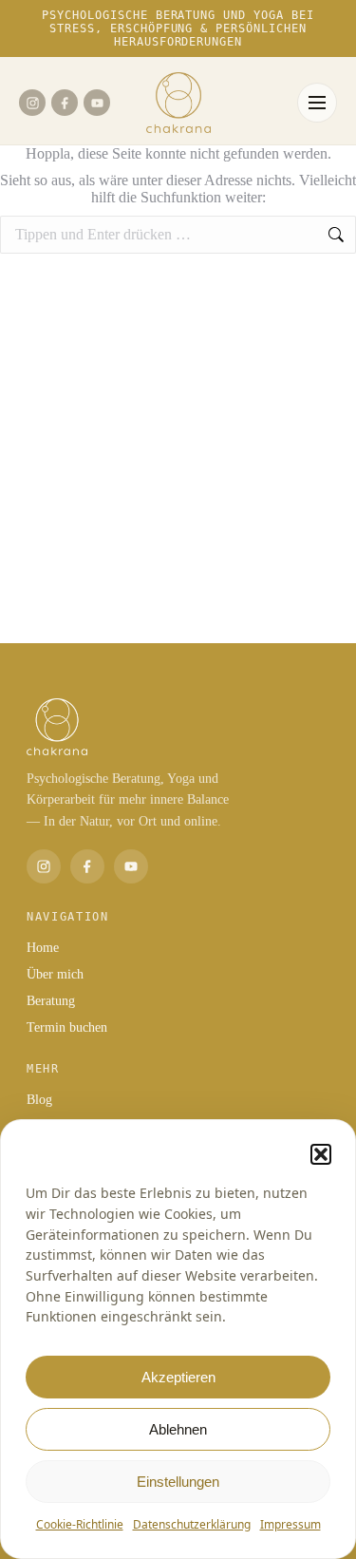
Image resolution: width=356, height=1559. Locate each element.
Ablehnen (178, 1429)
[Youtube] (97, 102)
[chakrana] (178, 726)
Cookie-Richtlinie (79, 1524)
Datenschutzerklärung (192, 1524)
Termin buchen (67, 1027)
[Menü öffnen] (317, 103)
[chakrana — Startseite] (178, 102)
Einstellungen (178, 1481)
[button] (320, 1154)
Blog (39, 1100)
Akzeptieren (178, 1377)
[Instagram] (32, 102)
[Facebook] (64, 102)
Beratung (51, 1001)
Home (43, 948)
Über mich (55, 974)
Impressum (290, 1524)
